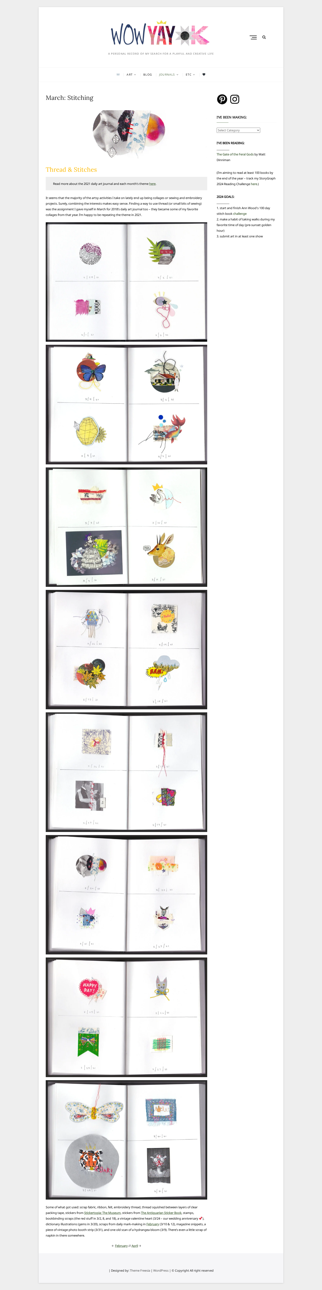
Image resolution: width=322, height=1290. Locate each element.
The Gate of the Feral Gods (235, 154)
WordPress (161, 1270)
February (152, 1224)
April (135, 1246)
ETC (189, 75)
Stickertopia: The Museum (102, 1213)
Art (130, 75)
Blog (147, 75)
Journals (167, 75)
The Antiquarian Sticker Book (161, 1213)
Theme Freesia (140, 1270)
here (152, 184)
